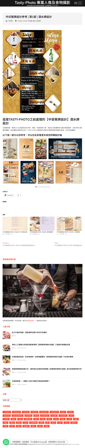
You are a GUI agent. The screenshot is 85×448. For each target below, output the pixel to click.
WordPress (49, 444)
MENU (70, 412)
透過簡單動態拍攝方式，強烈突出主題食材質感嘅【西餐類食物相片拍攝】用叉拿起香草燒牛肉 (47, 369)
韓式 (33, 426)
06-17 (14, 348)
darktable (16, 412)
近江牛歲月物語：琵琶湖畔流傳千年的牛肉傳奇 (29, 332)
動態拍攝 (28, 419)
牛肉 (60, 423)
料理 (18, 423)
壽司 (49, 419)
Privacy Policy (75, 444)
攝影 (12, 423)
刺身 (20, 419)
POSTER (28, 416)
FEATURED (44, 412)
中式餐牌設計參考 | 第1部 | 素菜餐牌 (41, 232)
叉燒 (42, 419)
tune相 (54, 416)
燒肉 (53, 423)
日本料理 (33, 423)
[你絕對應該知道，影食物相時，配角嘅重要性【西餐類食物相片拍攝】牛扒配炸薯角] (6, 357)
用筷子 (74, 423)
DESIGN (25, 21)
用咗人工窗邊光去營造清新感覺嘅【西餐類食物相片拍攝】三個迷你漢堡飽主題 (41, 344)
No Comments (22, 348)
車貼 (18, 426)
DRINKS (34, 412)
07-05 (14, 335)
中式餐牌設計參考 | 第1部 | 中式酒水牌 (15, 232)
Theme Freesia (40, 444)
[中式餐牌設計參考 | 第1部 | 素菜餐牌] (42, 224)
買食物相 (30, 320)
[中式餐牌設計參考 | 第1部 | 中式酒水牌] (15, 224)
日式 (25, 423)
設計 (34, 21)
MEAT (63, 412)
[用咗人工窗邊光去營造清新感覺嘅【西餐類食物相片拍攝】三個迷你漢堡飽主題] (6, 344)
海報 (41, 423)
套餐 (62, 419)
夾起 (56, 419)
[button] (6, 442)
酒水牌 (38, 21)
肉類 (5, 426)
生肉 (66, 423)
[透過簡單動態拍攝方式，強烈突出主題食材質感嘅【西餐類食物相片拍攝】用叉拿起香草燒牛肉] (6, 369)
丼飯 (13, 419)
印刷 (36, 419)
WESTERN (63, 416)
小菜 (69, 419)
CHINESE (20, 21)
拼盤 (5, 423)
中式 (71, 416)
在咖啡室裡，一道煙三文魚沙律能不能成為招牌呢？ (31, 381)
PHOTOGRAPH (17, 416)
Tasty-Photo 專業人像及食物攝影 (42, 2)
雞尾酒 (26, 426)
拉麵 (76, 419)
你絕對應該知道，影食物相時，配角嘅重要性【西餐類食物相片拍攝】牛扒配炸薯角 (42, 356)
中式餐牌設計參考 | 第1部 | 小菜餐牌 (68, 232)
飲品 (40, 426)
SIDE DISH (45, 416)
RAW (36, 416)
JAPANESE (54, 412)
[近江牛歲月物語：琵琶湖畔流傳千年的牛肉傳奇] (6, 332)
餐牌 (46, 426)
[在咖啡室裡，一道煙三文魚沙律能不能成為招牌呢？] (6, 381)
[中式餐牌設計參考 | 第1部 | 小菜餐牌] (69, 224)
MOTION (6, 416)
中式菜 (10, 21)
